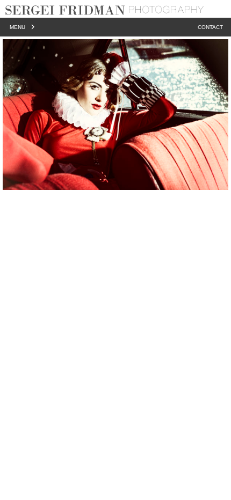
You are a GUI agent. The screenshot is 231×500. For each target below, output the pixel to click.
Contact (210, 27)
